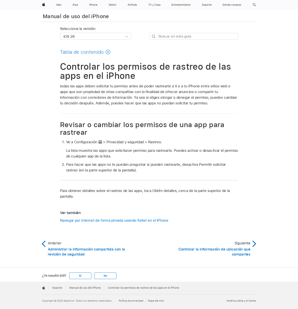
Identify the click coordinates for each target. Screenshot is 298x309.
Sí (80, 275)
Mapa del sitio (156, 300)
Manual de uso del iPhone (76, 16)
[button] (254, 5)
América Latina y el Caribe (241, 300)
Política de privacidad (131, 300)
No (105, 275)
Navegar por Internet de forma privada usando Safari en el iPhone (114, 220)
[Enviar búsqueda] (154, 36)
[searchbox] (193, 36)
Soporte (57, 287)
